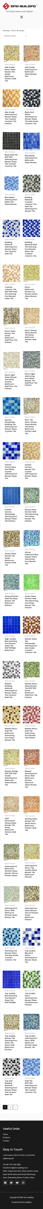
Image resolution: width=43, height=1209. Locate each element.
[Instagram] (23, 1182)
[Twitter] (11, 1182)
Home (5, 1134)
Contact (6, 1141)
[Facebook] (5, 1182)
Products (6, 1137)
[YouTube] (17, 1182)
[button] (21, 17)
